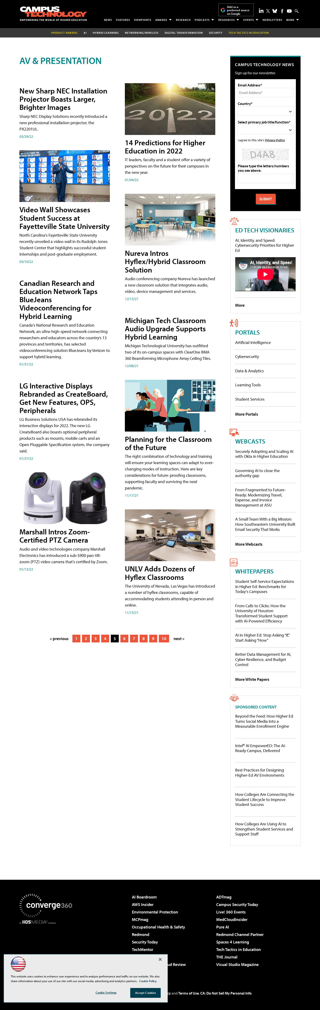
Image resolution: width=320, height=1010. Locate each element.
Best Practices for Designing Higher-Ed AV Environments (259, 773)
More (290, 20)
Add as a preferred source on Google (238, 10)
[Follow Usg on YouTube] (289, 11)
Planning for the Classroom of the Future (168, 443)
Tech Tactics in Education (238, 949)
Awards (161, 20)
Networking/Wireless (142, 32)
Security (216, 32)
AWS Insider (142, 904)
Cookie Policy (148, 981)
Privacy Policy (275, 140)
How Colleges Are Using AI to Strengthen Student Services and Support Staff (264, 829)
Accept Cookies (145, 993)
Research (183, 20)
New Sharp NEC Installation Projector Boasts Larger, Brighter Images (63, 99)
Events (248, 20)
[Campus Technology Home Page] (53, 13)
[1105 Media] (47, 948)
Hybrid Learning (106, 32)
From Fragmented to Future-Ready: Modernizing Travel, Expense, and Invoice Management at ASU (260, 497)
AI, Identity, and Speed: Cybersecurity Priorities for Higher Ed (264, 245)
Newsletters (272, 20)
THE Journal (227, 957)
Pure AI (222, 927)
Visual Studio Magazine (237, 964)
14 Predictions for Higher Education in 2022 (165, 146)
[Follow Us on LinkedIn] (261, 10)
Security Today (145, 942)
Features (123, 20)
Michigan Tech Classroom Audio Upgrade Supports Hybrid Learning (165, 328)
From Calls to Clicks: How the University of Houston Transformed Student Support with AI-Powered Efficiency (261, 613)
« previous (59, 638)
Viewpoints (142, 20)
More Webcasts (249, 544)
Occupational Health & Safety (158, 927)
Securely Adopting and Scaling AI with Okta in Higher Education (264, 454)
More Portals (246, 414)
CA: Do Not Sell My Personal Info (226, 993)
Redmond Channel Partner (240, 934)
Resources (226, 20)
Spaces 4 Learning (232, 942)
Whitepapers (254, 571)
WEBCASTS (250, 441)
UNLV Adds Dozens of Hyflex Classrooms (160, 572)
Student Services (249, 399)
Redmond (140, 934)
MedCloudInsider (231, 919)
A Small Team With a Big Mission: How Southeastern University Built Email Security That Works (265, 524)
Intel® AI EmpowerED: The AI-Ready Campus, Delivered (260, 748)
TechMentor (142, 949)
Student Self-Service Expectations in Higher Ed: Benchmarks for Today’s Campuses (264, 586)
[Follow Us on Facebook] (282, 11)
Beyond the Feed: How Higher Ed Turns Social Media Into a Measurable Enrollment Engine (264, 721)
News (108, 20)
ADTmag (223, 897)
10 (164, 638)
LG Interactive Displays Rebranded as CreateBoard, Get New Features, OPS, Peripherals (63, 398)
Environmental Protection (155, 912)
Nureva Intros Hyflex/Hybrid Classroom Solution (165, 261)
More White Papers (252, 679)
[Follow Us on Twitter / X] (268, 11)
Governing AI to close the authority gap (257, 473)
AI (85, 32)
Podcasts (202, 20)
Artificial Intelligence (253, 342)
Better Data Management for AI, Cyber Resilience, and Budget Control (263, 659)
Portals (247, 332)
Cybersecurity (247, 356)
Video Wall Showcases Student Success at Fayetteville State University (64, 218)
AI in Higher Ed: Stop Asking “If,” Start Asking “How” (262, 637)
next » (179, 638)
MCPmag (140, 919)
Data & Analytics (249, 370)
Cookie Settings (106, 992)
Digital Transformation (184, 32)
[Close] (160, 959)
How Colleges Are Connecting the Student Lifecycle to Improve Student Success (264, 799)
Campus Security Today (237, 904)
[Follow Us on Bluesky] (274, 11)
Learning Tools (248, 385)
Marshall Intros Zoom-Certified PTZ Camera (54, 535)
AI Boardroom (144, 897)
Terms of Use (188, 993)
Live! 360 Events (231, 912)
